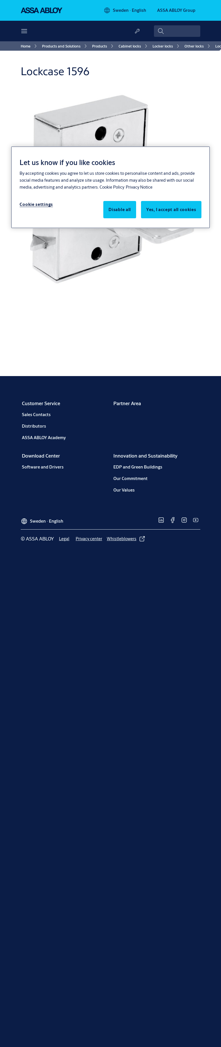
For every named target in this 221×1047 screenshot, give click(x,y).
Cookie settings (36, 204)
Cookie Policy (112, 187)
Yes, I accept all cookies (171, 209)
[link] (30, 46)
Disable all (119, 209)
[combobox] (177, 31)
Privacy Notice (139, 187)
